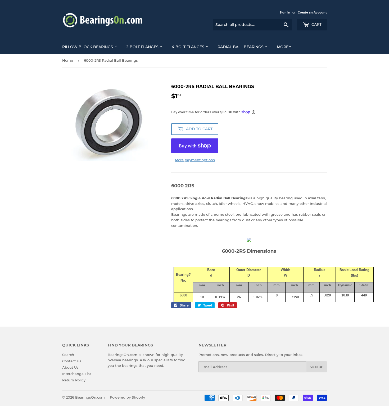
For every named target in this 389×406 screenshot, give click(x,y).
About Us (70, 367)
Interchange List (76, 374)
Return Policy (73, 380)
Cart (316, 24)
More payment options (195, 160)
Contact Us (71, 361)
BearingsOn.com (90, 397)
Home (67, 60)
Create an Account (312, 12)
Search (68, 355)
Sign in (285, 12)
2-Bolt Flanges (143, 46)
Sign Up (316, 367)
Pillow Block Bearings (88, 46)
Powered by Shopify (127, 397)
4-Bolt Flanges (188, 46)
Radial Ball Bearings (241, 46)
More (282, 46)
